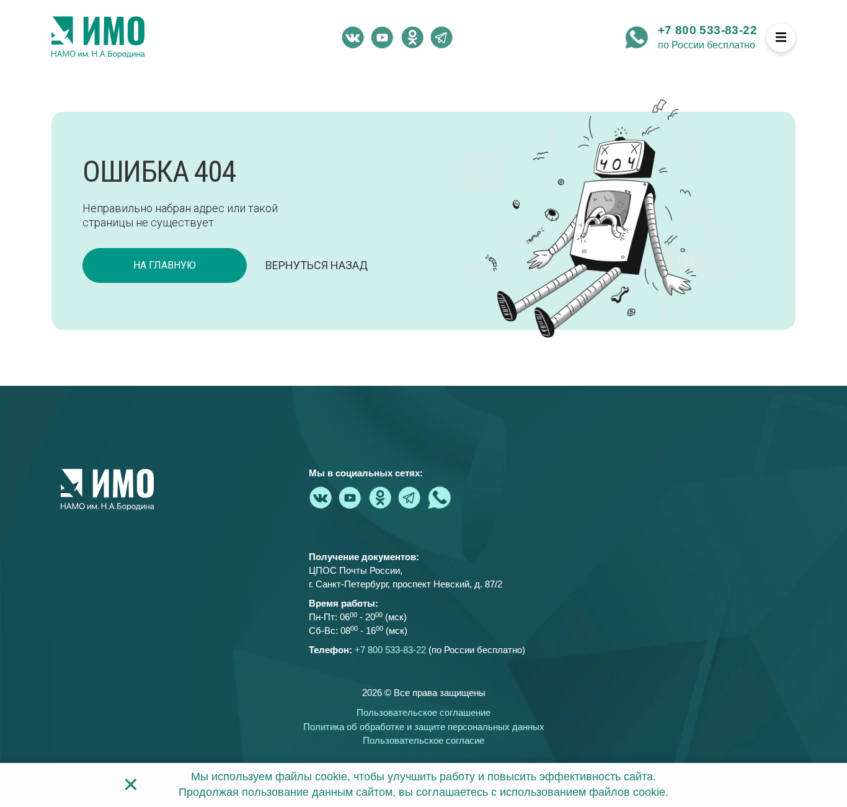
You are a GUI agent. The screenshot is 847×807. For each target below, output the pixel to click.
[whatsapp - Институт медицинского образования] (637, 37)
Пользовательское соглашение (423, 712)
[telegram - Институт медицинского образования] (442, 37)
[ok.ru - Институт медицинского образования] (412, 37)
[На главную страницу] (97, 37)
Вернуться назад (316, 265)
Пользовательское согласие (423, 740)
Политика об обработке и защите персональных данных (423, 726)
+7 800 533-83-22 (707, 30)
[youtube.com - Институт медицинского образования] (382, 37)
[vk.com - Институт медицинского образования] (353, 37)
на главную (164, 265)
